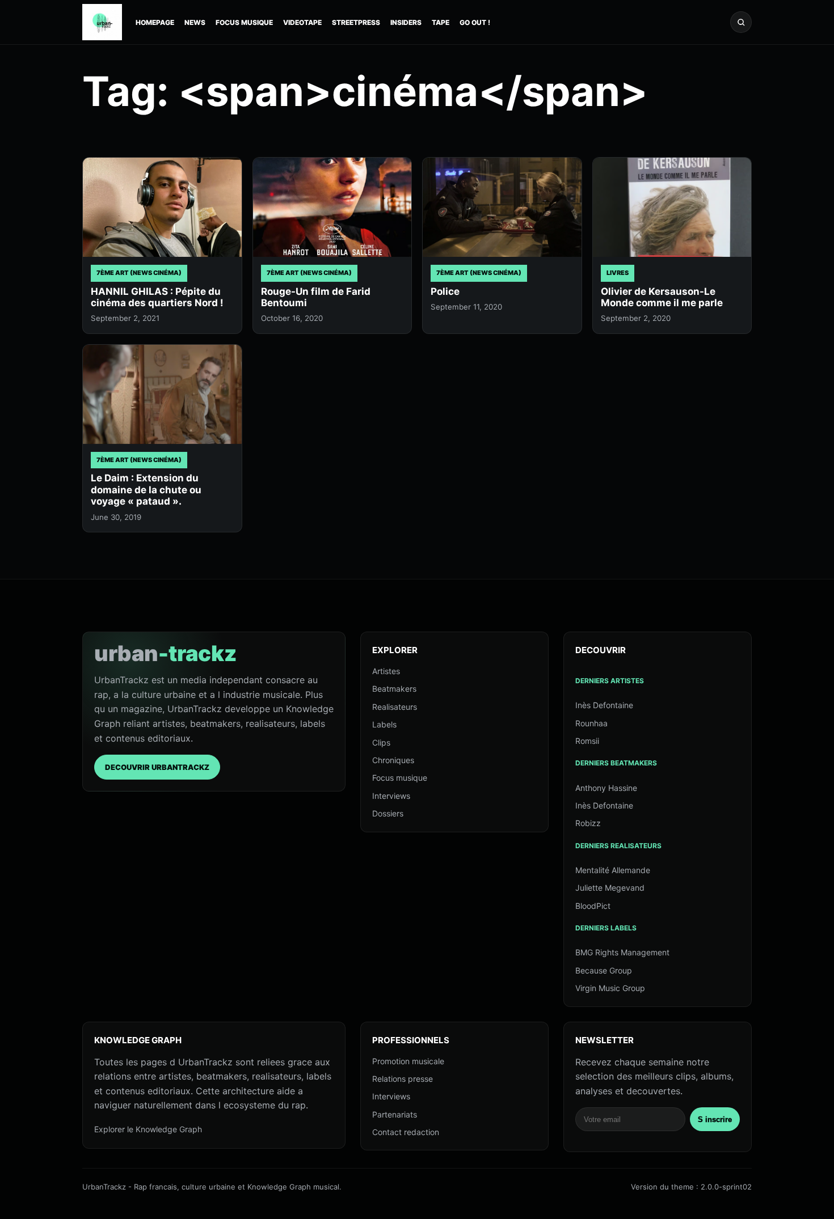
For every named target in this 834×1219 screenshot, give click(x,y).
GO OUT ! (475, 22)
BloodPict (592, 906)
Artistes (386, 671)
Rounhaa (591, 723)
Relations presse (402, 1078)
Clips (381, 742)
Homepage (155, 22)
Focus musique (399, 777)
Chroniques (393, 760)
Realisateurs (394, 707)
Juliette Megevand (610, 887)
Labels (384, 724)
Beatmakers (394, 688)
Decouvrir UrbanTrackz (157, 767)
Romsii (587, 741)
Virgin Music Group (610, 988)
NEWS (194, 22)
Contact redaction (405, 1132)
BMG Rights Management (622, 952)
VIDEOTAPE (302, 22)
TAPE (440, 22)
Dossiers (387, 813)
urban (165, 653)
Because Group (603, 970)
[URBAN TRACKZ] (102, 22)
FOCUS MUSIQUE (244, 22)
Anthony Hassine (606, 788)
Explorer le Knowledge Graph (148, 1129)
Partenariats (394, 1114)
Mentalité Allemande (612, 870)
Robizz (588, 823)
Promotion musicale (408, 1061)
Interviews (391, 796)
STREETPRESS (356, 22)
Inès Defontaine (604, 705)
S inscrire (715, 1119)
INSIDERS (406, 22)
